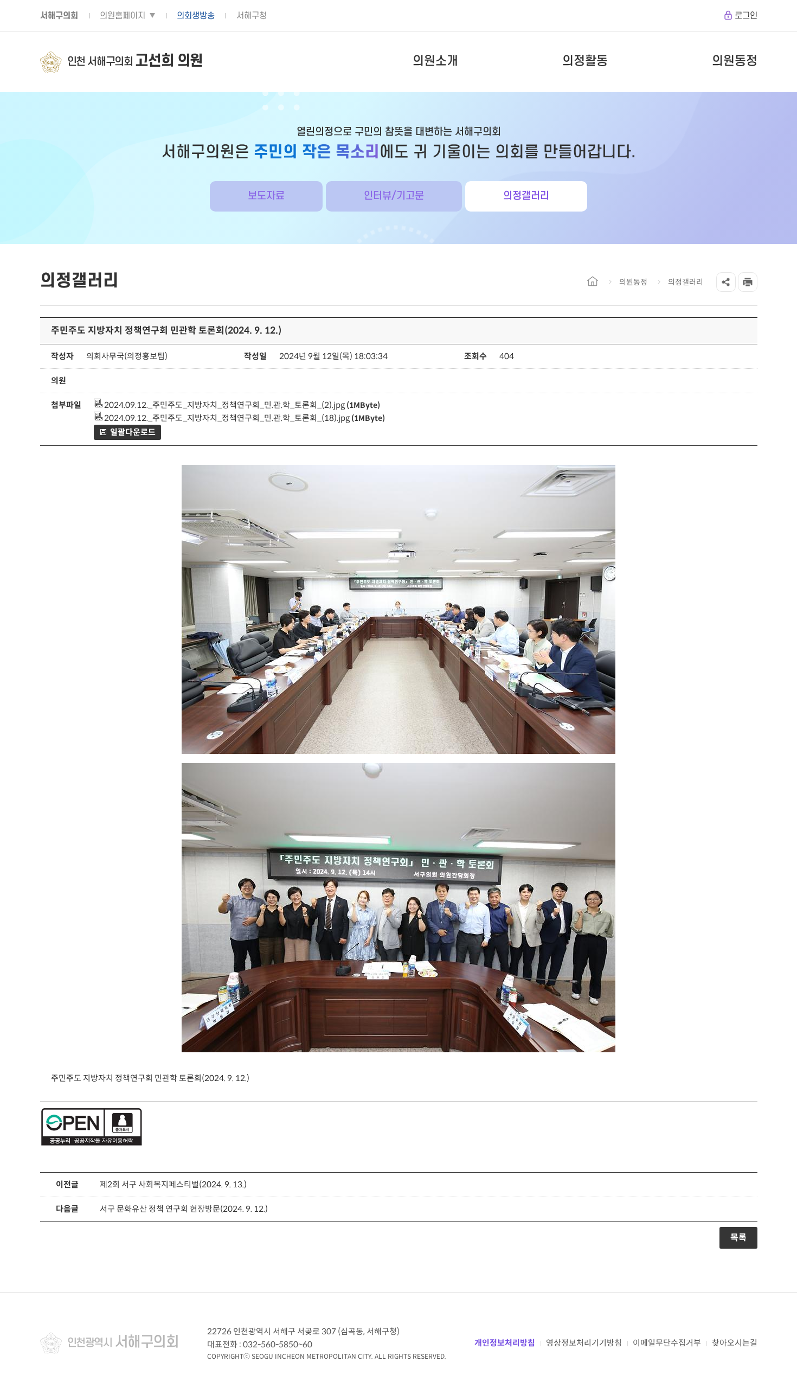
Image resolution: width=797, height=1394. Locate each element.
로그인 (746, 16)
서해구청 (251, 16)
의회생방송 (196, 16)
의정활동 (585, 61)
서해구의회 (59, 16)
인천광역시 (123, 1342)
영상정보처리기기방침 (584, 1343)
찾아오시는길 (734, 1343)
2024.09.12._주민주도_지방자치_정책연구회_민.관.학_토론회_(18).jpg (226, 418)
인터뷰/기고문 (394, 196)
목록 (738, 1237)
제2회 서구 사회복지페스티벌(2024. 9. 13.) (173, 1184)
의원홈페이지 (122, 16)
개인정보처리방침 (504, 1343)
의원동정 (734, 61)
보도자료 (266, 196)
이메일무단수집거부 (667, 1343)
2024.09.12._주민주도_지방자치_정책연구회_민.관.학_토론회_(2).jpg (223, 405)
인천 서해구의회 (135, 61)
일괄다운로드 (133, 432)
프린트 (747, 282)
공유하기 (726, 282)
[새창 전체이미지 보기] (398, 754)
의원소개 (435, 61)
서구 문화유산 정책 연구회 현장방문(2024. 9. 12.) (184, 1209)
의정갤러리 (526, 196)
